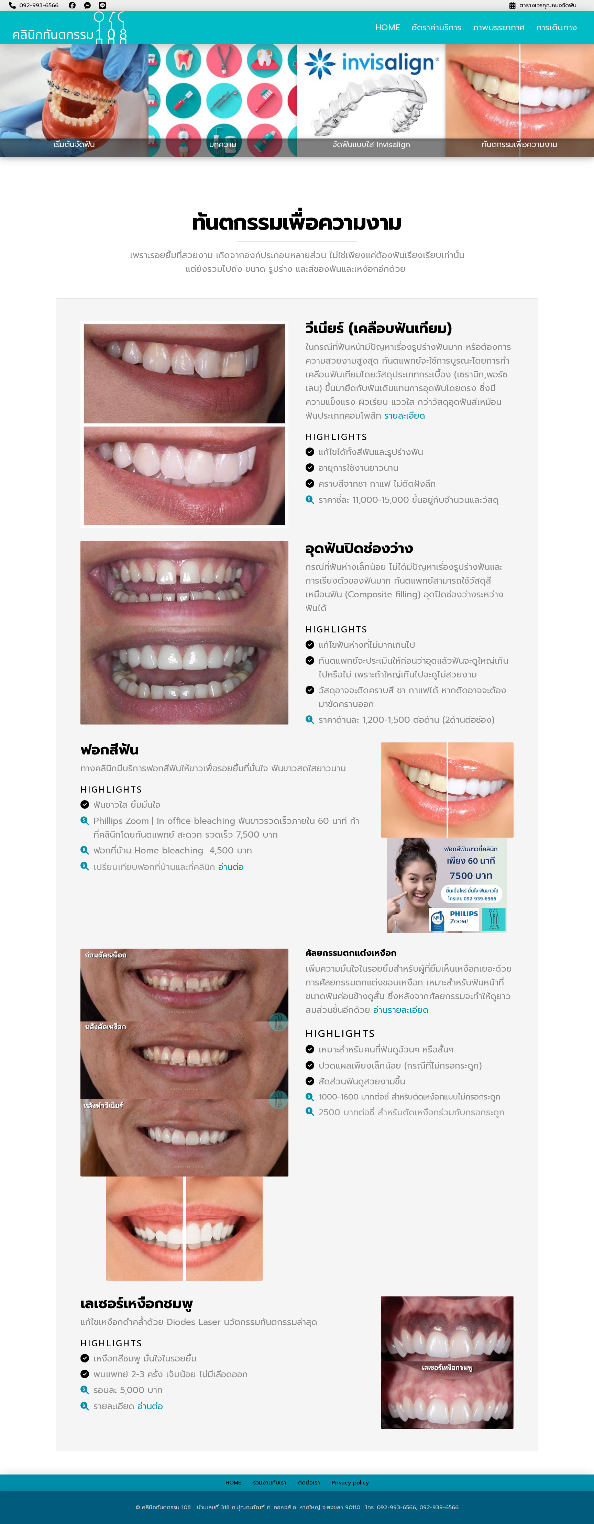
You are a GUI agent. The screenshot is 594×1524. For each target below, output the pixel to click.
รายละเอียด (404, 415)
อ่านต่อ (231, 867)
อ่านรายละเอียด (401, 1010)
